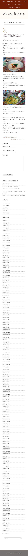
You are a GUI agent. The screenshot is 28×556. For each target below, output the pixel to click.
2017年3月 (5, 500)
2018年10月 (5, 453)
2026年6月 (5, 225)
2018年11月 (5, 451)
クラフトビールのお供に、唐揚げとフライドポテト (13, 191)
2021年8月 (5, 369)
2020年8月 (5, 399)
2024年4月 (5, 290)
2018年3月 (5, 471)
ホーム (3, 1)
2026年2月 (5, 235)
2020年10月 (5, 394)
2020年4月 (5, 409)
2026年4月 (5, 230)
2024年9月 (5, 277)
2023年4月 (5, 319)
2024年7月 (5, 282)
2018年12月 (5, 448)
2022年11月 (5, 332)
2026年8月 (5, 220)
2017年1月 (5, 505)
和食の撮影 (5, 183)
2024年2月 (5, 295)
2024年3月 (5, 292)
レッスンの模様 (9, 22)
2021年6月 (5, 374)
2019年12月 (5, 419)
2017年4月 (5, 498)
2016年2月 (5, 533)
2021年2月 (5, 384)
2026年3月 (5, 233)
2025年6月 (5, 255)
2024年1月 (5, 297)
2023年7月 (5, 312)
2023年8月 (5, 309)
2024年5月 (5, 287)
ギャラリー (14, 4)
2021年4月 (5, 379)
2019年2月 (5, 443)
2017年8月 (5, 488)
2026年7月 (5, 223)
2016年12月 (5, 508)
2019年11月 (5, 421)
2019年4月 (5, 438)
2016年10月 (5, 513)
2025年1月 (5, 267)
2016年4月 (5, 528)
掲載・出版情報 (6, 213)
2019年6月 (5, 433)
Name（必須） (6, 146)
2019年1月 (5, 446)
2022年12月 (5, 329)
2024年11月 (5, 272)
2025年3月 (5, 262)
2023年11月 (5, 302)
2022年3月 (5, 352)
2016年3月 (5, 530)
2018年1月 (5, 476)
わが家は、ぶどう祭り (7, 186)
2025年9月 (5, 247)
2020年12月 (5, 389)
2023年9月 (5, 307)
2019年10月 (5, 424)
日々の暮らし (20, 4)
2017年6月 (5, 493)
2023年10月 (5, 304)
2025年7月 (5, 252)
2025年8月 (5, 250)
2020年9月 (5, 396)
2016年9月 (5, 515)
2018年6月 (5, 463)
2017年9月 (5, 485)
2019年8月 (5, 428)
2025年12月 (5, 240)
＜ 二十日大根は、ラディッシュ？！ (10, 137)
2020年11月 (5, 391)
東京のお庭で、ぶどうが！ (8, 188)
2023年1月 (5, 327)
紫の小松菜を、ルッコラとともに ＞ (18, 139)
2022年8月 (5, 339)
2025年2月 (5, 265)
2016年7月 (5, 520)
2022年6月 (5, 344)
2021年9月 (5, 366)
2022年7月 (5, 342)
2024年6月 (5, 285)
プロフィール (7, 4)
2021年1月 (5, 386)
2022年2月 (5, 354)
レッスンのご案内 (22, 1)
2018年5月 (5, 466)
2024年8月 (5, 280)
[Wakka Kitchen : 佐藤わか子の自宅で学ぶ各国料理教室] (14, 13)
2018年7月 (5, 461)
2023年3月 (5, 322)
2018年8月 (5, 458)
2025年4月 (5, 260)
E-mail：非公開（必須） (9, 150)
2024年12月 (5, 270)
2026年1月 (5, 238)
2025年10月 (5, 245)
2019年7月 (5, 431)
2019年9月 (5, 426)
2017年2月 (5, 503)
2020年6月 (5, 404)
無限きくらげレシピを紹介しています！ (11, 195)
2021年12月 (5, 359)
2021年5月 (5, 376)
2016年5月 (5, 525)
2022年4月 (5, 349)
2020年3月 (5, 411)
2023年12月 (5, 300)
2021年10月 (5, 364)
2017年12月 (5, 478)
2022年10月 (5, 334)
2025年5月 (5, 257)
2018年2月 (5, 473)
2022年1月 (5, 357)
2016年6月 (5, 523)
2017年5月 (5, 495)
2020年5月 (5, 406)
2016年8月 (5, 518)
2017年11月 (5, 481)
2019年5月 (5, 436)
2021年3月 (5, 381)
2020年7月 (5, 401)
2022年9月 (5, 337)
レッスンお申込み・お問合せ (14, 7)
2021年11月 (5, 362)
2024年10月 (5, 275)
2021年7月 (5, 371)
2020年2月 (5, 414)
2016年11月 (5, 510)
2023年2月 (5, 324)
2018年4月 (5, 468)
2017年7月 (5, 490)
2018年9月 (5, 456)
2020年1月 (5, 416)
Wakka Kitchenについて (12, 1)
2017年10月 (5, 483)
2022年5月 (5, 347)
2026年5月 (5, 228)
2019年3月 (5, 441)
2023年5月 (5, 317)
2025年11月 (5, 243)
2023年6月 (5, 314)
